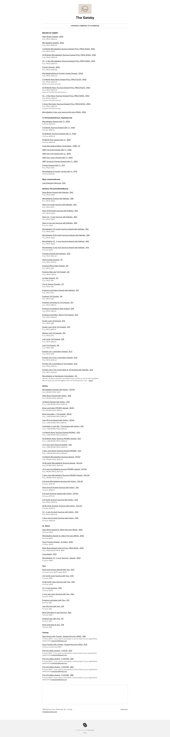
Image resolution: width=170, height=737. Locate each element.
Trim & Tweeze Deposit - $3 (53, 284)
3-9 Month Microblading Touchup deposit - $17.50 (61, 457)
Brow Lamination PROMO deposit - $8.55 (58, 408)
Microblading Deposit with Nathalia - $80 (58, 199)
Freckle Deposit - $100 (51, 67)
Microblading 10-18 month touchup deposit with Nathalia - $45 (66, 235)
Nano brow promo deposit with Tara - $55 (58, 570)
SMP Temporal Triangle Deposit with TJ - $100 (60, 161)
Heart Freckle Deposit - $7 (52, 260)
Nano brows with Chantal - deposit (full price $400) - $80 (64, 636)
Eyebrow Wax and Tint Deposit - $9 (55, 272)
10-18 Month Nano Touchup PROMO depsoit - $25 (61, 439)
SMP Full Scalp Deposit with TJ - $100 (57, 150)
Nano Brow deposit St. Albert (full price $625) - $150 (62, 530)
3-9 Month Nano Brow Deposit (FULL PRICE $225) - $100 (64, 79)
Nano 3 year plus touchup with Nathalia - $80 (59, 223)
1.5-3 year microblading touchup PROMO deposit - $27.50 (64, 469)
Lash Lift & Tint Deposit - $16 (53, 339)
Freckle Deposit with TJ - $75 (53, 165)
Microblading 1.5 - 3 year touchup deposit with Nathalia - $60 (65, 241)
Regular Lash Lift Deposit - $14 (53, 333)
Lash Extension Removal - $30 (54, 183)
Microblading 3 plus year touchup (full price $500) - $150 (64, 112)
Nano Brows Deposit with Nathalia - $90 (57, 192)
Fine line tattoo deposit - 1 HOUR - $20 (57, 651)
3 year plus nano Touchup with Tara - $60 (58, 594)
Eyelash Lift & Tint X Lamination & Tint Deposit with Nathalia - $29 (67, 370)
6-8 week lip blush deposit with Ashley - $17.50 (60, 494)
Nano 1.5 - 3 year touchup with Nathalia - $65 (59, 217)
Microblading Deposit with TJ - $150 (56, 121)
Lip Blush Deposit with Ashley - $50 (56, 402)
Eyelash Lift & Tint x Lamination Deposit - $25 (59, 358)
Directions (124, 709)
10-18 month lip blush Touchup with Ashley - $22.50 (62, 506)
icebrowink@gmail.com (59, 641)
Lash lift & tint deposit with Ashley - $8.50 (58, 420)
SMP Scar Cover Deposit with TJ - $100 (57, 158)
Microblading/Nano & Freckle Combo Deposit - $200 (62, 73)
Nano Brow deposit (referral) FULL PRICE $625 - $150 (63, 548)
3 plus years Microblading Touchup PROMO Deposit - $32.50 (66, 475)
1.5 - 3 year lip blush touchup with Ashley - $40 (60, 512)
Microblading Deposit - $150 (53, 43)
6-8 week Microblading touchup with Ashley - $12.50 (62, 481)
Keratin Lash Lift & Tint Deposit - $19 (56, 327)
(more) (91, 380)
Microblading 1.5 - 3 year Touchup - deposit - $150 (61, 558)
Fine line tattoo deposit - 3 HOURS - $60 (58, 667)
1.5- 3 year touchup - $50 (52, 588)
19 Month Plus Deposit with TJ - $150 (56, 140)
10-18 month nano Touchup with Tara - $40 (58, 582)
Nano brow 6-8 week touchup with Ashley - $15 (60, 487)
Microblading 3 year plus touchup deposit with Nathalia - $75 (65, 248)
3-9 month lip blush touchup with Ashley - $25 (60, 500)
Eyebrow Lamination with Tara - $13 (55, 600)
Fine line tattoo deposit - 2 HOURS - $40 (58, 659)
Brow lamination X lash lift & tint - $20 (56, 613)
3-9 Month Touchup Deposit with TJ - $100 (58, 128)
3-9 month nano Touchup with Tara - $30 (58, 576)
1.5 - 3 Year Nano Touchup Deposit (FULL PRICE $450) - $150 (65, 96)
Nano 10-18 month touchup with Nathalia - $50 (60, 211)
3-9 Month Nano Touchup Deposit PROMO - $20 (61, 432)
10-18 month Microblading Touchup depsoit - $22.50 (62, 463)
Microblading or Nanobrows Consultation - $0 (59, 376)
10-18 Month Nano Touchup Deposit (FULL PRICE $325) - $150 (66, 88)
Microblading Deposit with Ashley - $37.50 (58, 390)
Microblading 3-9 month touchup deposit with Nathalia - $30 (65, 229)
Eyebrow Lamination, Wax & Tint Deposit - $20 (60, 315)
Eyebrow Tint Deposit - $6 (52, 296)
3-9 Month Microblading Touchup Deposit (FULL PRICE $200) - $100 (68, 49)
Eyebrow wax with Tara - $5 (52, 619)
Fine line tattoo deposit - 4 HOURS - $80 (57, 675)
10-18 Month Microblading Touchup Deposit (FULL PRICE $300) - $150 (69, 55)
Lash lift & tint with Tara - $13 (53, 606)
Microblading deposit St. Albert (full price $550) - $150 (63, 536)
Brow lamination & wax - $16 (53, 625)
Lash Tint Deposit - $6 (50, 345)
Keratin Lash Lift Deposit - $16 (53, 321)
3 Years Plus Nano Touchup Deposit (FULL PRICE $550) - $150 (66, 104)
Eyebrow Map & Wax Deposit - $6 (55, 266)
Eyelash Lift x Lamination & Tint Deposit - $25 (59, 364)
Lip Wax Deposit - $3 (50, 278)
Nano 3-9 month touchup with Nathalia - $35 (59, 205)
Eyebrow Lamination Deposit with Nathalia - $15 (60, 290)
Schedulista (90, 730)
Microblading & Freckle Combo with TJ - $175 (59, 171)
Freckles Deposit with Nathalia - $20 (56, 254)
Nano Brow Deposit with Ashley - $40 (56, 396)
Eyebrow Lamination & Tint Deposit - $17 (57, 303)
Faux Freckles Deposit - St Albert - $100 (57, 542)
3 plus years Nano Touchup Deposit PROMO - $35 (61, 451)
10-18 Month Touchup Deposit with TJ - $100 (59, 134)
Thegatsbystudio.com (49, 712)
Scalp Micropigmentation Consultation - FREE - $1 (61, 146)
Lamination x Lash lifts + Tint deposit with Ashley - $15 (63, 426)
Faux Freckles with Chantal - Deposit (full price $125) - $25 (64, 645)
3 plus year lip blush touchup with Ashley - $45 (60, 518)
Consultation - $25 (49, 554)
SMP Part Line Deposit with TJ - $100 (56, 154)
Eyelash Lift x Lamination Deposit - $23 (57, 352)
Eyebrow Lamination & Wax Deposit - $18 (58, 309)
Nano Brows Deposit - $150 (52, 37)
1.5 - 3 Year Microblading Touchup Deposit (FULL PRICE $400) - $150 (68, 61)
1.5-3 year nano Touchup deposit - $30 (57, 445)
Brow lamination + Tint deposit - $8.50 (57, 414)
